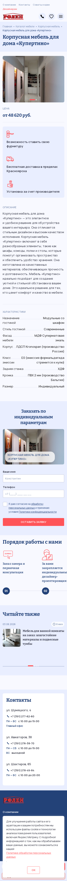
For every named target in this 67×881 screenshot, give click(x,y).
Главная (7, 26)
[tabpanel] (33, 79)
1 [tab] (32, 99)
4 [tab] (38, 665)
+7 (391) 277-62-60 (22, 716)
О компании (9, 4)
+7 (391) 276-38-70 (22, 743)
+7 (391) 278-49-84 (42, 16)
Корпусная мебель (49, 26)
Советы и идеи (41, 4)
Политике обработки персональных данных (28, 854)
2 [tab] (36, 99)
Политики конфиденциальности (38, 511)
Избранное (51, 16)
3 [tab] (36, 665)
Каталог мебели (25, 26)
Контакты (24, 4)
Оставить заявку (33, 522)
